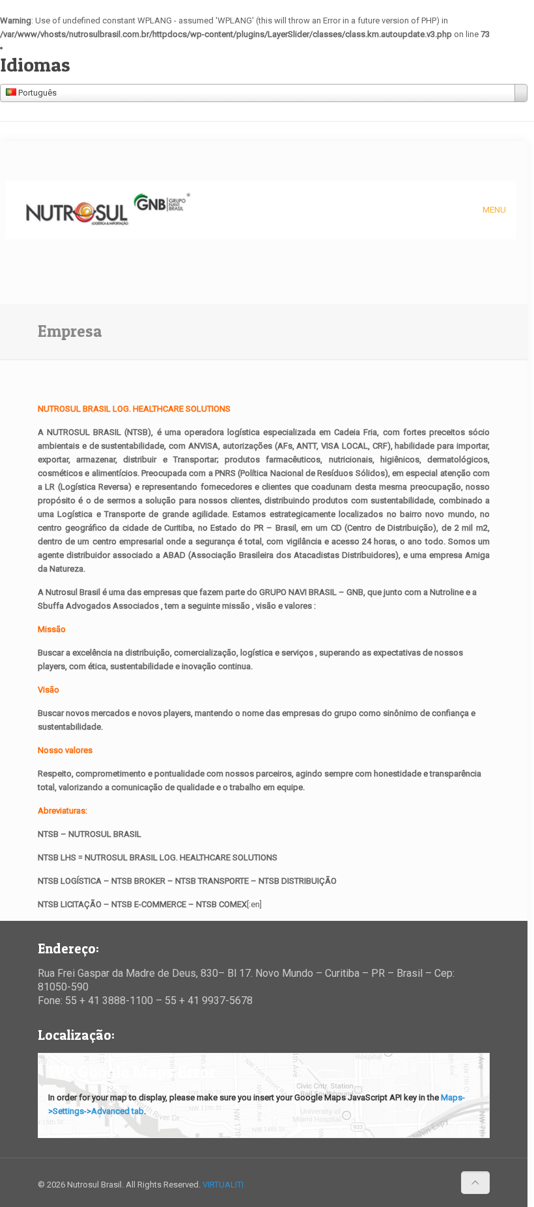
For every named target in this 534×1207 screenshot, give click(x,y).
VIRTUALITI (223, 1184)
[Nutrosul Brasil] (107, 210)
